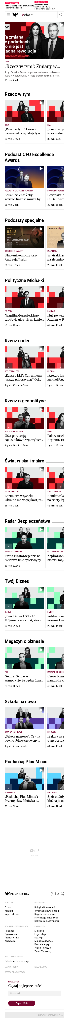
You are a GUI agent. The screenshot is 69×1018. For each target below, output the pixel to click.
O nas (8, 907)
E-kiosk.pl (39, 930)
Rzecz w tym (17, 94)
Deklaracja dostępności (46, 921)
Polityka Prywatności (45, 907)
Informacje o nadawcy (46, 917)
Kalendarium (40, 967)
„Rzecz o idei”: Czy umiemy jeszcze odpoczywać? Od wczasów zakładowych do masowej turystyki (24, 381)
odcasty (27, 14)
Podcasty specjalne (24, 220)
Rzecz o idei (17, 340)
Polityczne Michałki (24, 280)
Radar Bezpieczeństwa (27, 521)
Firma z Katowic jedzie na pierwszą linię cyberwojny (23, 558)
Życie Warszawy (43, 951)
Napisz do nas (12, 914)
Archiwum (10, 941)
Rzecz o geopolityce (25, 401)
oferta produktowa (15, 972)
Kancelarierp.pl (42, 944)
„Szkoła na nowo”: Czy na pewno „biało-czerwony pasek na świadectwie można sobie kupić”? (22, 742)
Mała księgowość (43, 941)
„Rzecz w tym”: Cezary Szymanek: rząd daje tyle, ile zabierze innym (23, 133)
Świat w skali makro (24, 461)
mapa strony (11, 967)
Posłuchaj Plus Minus (26, 761)
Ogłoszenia (11, 934)
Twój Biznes (17, 581)
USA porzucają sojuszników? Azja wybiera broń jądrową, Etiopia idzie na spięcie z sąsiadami (24, 442)
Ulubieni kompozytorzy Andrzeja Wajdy (21, 257)
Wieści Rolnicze (42, 947)
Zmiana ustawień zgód (46, 910)
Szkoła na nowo (20, 701)
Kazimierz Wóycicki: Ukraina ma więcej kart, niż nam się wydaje (24, 500)
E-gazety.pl (40, 934)
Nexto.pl (38, 937)
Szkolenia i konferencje (17, 961)
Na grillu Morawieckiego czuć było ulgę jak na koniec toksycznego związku (24, 319)
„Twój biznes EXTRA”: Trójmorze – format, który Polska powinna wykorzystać (23, 622)
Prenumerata (12, 937)
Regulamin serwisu (44, 914)
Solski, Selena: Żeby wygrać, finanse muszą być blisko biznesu (23, 199)
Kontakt (9, 910)
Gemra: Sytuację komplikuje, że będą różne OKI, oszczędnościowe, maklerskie (23, 682)
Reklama (9, 930)
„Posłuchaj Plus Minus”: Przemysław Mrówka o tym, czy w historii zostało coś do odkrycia (23, 803)
